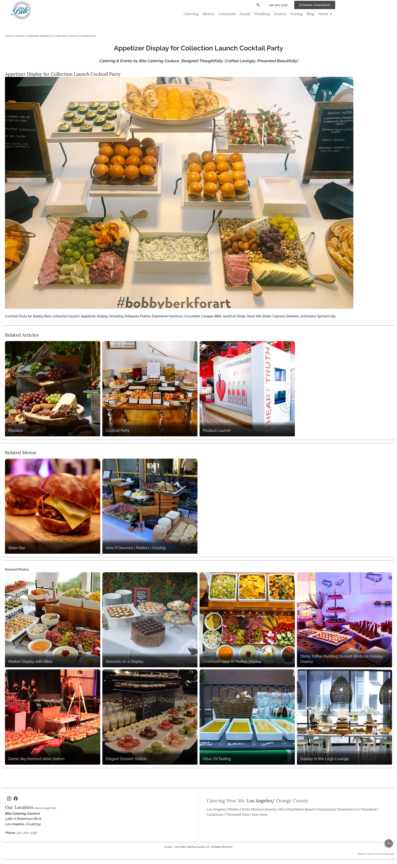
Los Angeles (216, 809)
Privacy (379, 853)
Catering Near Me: (226, 800)
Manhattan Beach (300, 809)
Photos (20, 35)
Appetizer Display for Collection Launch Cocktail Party (61, 35)
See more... (260, 814)
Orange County (292, 800)
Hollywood (325, 809)
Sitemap (389, 853)
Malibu (233, 809)
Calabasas (215, 814)
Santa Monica (252, 809)
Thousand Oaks (237, 814)
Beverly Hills (275, 809)
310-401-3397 (26, 833)
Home (9, 35)
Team (370, 853)
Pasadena (368, 809)
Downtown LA (348, 809)
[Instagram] (9, 798)
